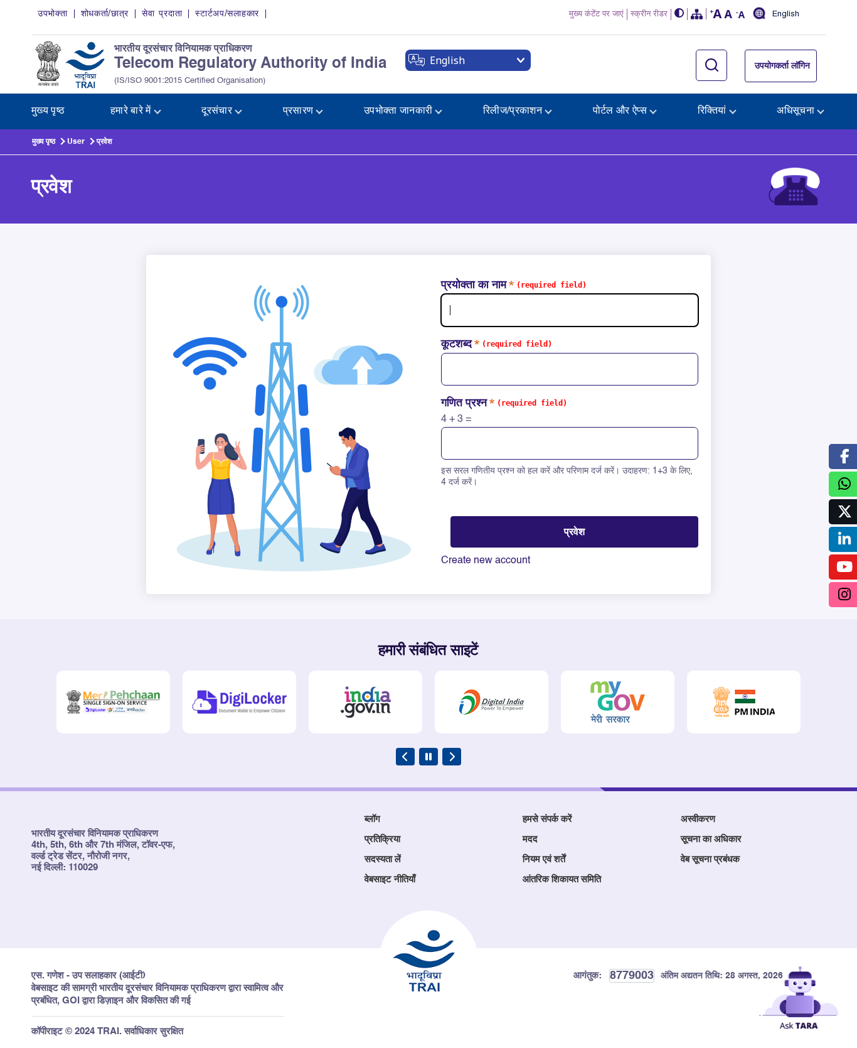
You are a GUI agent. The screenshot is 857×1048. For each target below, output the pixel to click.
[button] (679, 14)
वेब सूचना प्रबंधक (710, 859)
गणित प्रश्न (464, 403)
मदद (530, 839)
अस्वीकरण (698, 819)
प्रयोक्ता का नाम (473, 285)
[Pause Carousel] (428, 756)
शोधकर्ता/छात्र (105, 13)
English (785, 14)
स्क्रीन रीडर (649, 14)
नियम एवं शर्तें (544, 859)
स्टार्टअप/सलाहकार (227, 13)
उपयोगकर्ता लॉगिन (782, 66)
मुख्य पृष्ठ (43, 142)
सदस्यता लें (383, 859)
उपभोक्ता (53, 13)
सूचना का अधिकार (711, 839)
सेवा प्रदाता (162, 13)
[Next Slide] (451, 756)
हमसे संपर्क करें (547, 819)
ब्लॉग (372, 819)
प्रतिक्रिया (382, 839)
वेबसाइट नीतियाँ (390, 879)
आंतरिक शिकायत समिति (562, 879)
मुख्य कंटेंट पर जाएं (596, 14)
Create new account (485, 561)
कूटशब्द (456, 344)
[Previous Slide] (405, 756)
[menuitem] (48, 111)
